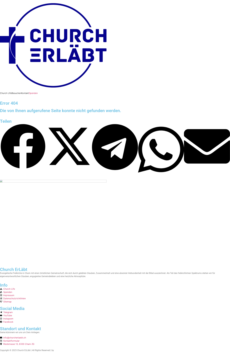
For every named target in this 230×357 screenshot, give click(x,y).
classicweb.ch (61, 350)
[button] (23, 146)
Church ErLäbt (13, 269)
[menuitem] (6, 93)
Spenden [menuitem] (33, 93)
